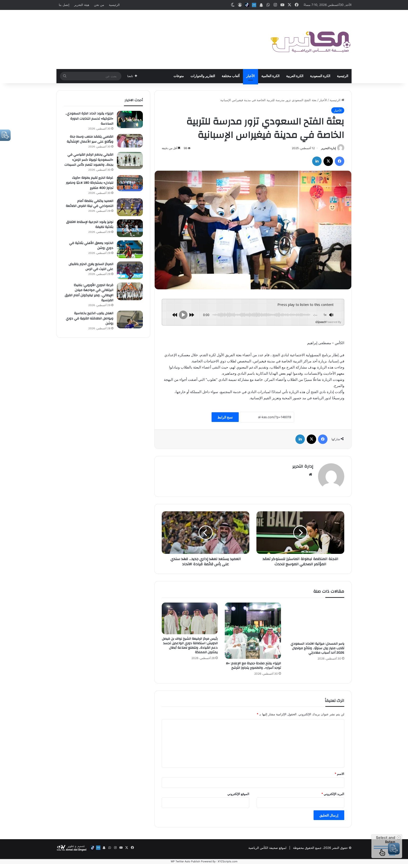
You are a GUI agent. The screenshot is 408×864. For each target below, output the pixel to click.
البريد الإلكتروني (332, 794)
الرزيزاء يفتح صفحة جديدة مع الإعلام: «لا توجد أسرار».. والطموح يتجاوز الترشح (253, 665)
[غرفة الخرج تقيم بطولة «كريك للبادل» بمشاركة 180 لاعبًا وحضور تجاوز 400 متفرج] (130, 183)
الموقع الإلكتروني (238, 794)
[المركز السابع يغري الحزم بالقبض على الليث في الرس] (130, 270)
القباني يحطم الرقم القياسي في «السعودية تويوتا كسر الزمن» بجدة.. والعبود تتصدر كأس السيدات (88, 160)
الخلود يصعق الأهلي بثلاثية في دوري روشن (91, 245)
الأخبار (250, 76)
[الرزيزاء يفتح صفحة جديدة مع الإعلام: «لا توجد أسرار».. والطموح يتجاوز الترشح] (253, 631)
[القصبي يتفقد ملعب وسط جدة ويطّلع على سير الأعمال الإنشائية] (130, 141)
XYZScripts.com (228, 861)
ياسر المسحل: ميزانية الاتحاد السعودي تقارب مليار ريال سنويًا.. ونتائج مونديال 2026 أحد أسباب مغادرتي (317, 648)
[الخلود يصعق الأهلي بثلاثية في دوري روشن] (130, 249)
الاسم (339, 774)
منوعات (179, 76)
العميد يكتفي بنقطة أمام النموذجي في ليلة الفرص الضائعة (89, 203)
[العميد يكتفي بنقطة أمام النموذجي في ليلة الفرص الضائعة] (130, 207)
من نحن (99, 5)
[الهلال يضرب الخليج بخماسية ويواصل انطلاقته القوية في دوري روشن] (130, 319)
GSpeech (320, 322)
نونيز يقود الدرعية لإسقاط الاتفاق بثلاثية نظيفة (89, 224)
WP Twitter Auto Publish (185, 861)
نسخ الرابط (225, 417)
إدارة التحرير (328, 148)
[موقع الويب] (310, 474)
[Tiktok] (247, 5)
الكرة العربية (294, 76)
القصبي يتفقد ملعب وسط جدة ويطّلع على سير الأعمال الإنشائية (90, 139)
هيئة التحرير (81, 5)
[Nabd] (254, 5)
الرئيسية (114, 5)
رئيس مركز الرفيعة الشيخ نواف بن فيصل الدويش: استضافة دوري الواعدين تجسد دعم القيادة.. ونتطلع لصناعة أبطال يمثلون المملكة (190, 645)
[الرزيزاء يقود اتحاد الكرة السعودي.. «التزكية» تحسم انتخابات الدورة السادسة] (130, 119)
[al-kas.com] (310, 39)
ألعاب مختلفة (231, 76)
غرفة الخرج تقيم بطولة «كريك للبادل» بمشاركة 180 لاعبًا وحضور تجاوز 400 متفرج (89, 183)
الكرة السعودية (320, 76)
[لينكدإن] (317, 161)
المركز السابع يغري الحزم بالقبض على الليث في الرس (91, 266)
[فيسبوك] (339, 161)
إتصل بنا (64, 5)
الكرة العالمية (270, 76)
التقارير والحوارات (203, 76)
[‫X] (328, 161)
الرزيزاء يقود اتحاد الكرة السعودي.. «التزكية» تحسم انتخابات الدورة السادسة (89, 118)
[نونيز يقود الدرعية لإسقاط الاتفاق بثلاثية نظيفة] (130, 228)
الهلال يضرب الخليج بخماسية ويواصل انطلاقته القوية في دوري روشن (89, 318)
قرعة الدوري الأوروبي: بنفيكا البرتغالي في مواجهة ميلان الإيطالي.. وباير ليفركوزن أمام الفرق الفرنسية (89, 293)
